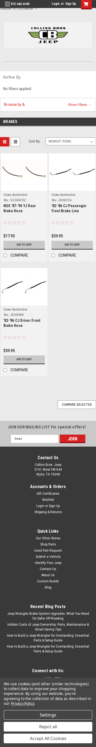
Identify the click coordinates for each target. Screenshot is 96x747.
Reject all (48, 727)
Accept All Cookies (48, 738)
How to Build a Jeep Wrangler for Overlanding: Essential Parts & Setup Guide (48, 638)
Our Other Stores (48, 538)
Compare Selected (77, 405)
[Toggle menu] (7, 7)
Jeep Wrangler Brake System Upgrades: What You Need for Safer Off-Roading (48, 616)
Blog (48, 587)
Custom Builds (48, 581)
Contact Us (48, 569)
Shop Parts (48, 544)
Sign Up (70, 4)
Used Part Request (48, 550)
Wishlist (48, 500)
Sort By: (35, 141)
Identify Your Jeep (48, 563)
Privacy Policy (22, 703)
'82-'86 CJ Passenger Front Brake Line (69, 208)
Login (55, 4)
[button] (48, 104)
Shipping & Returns (48, 512)
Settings (48, 715)
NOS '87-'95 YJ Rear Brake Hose (19, 208)
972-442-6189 (20, 4)
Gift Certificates (48, 494)
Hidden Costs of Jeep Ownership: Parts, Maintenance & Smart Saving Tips (48, 627)
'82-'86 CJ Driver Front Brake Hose (22, 323)
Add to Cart (24, 244)
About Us (48, 575)
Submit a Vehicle (48, 557)
